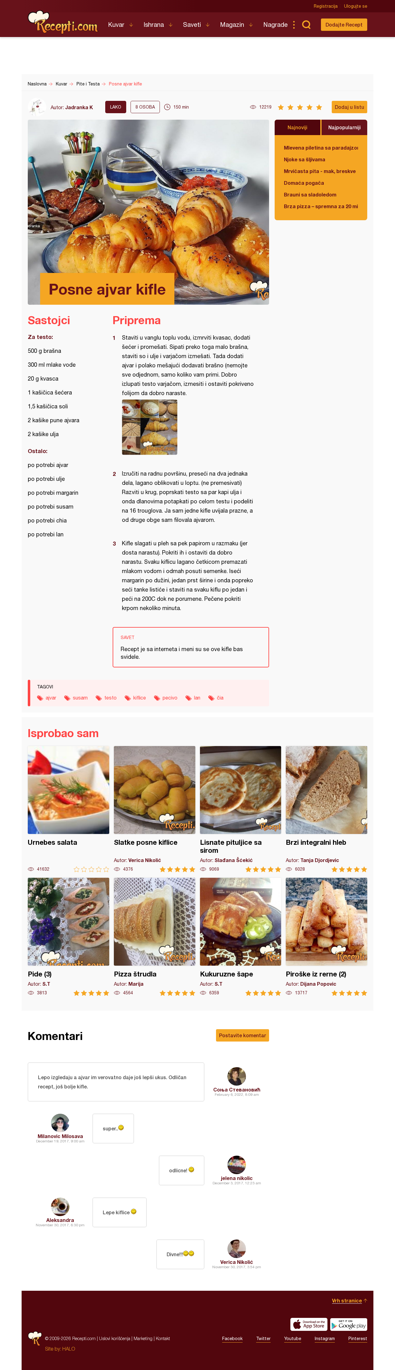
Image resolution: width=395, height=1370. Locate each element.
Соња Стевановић (236, 1089)
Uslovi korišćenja (114, 1338)
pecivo (170, 697)
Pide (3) (68, 937)
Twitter (263, 1338)
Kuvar (116, 24)
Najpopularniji (344, 127)
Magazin (232, 24)
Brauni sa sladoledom (310, 194)
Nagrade (275, 24)
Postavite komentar (242, 1035)
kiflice (139, 697)
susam (80, 697)
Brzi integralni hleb (326, 809)
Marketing (143, 1338)
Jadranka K (79, 107)
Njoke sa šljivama (304, 159)
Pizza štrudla (154, 937)
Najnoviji (297, 127)
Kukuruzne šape (240, 937)
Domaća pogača (304, 183)
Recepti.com (63, 22)
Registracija (326, 6)
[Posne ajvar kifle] (188, 427)
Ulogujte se (355, 6)
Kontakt (163, 1338)
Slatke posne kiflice (154, 809)
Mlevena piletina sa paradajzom (321, 148)
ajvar (51, 697)
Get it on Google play (348, 1324)
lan (197, 697)
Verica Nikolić (236, 1262)
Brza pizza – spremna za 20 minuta (321, 206)
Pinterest (357, 1338)
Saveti (192, 24)
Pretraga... (306, 24)
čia (220, 697)
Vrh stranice (347, 1300)
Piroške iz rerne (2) (326, 937)
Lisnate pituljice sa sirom (240, 809)
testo (110, 697)
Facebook (232, 1338)
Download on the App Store (308, 1324)
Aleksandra (60, 1220)
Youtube (292, 1338)
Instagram (325, 1338)
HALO (68, 1348)
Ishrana (153, 24)
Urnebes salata (68, 809)
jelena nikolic (237, 1178)
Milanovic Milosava (60, 1136)
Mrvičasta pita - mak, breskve (320, 171)
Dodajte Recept (344, 24)
